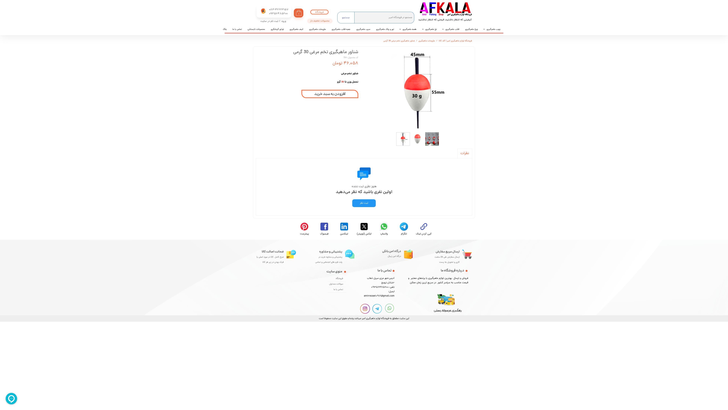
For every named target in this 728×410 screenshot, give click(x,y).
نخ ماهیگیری (431, 29)
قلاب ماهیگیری (452, 29)
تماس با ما (237, 29)
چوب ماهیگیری (493, 29)
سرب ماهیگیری (363, 29)
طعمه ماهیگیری (409, 29)
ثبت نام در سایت (269, 21)
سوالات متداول (336, 284)
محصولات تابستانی (256, 29)
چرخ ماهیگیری (471, 29)
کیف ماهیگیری (296, 29)
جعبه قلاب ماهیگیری (341, 29)
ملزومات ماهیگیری (317, 29)
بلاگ (225, 29)
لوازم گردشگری (277, 29)
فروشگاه (339, 278)
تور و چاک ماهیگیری (385, 29)
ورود (283, 21)
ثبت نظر (364, 203)
